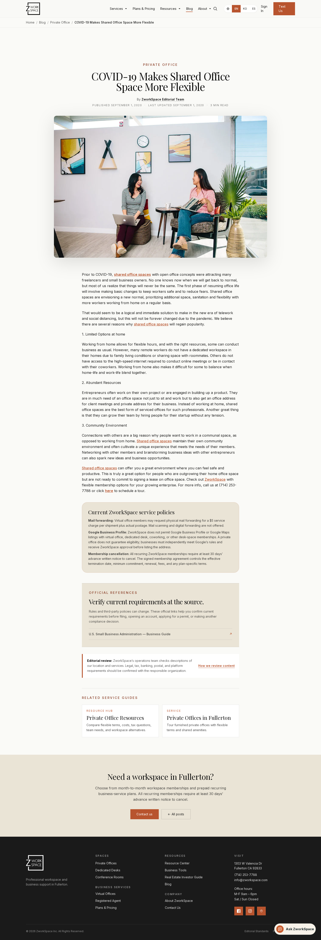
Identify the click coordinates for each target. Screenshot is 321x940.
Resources (168, 9)
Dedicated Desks (107, 870)
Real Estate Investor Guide (184, 877)
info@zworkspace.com (251, 880)
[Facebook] (238, 911)
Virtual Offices (105, 894)
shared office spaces (151, 324)
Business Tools (175, 870)
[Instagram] (250, 911)
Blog (189, 9)
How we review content (216, 666)
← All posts (176, 814)
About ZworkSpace (179, 901)
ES (254, 8)
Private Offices (106, 863)
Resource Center (177, 863)
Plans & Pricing (144, 9)
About (202, 9)
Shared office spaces (154, 441)
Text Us (282, 9)
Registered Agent (108, 901)
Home (30, 22)
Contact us (144, 814)
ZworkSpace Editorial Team (163, 99)
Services (116, 9)
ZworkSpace (215, 479)
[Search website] (215, 8)
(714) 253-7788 (245, 875)
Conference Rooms (109, 877)
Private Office (60, 22)
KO (245, 8)
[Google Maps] (261, 911)
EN (236, 8)
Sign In (264, 9)
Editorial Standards (257, 931)
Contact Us (173, 907)
